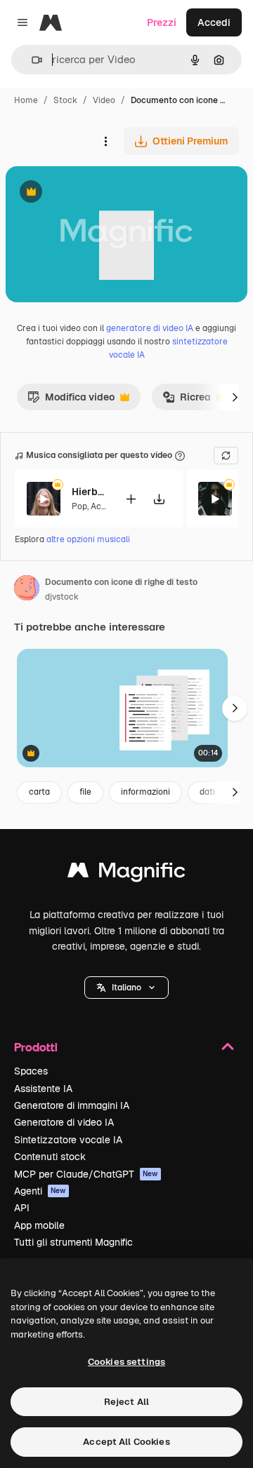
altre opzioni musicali (88, 539)
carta (39, 791)
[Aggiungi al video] (130, 499)
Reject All (126, 1402)
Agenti (40, 1191)
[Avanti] (234, 397)
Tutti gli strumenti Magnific (73, 1242)
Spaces (31, 1071)
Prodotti (36, 1046)
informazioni (145, 791)
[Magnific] (126, 873)
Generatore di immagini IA (71, 1105)
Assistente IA (43, 1088)
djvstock (62, 596)
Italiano (126, 987)
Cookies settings (126, 1362)
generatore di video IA (149, 328)
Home (26, 100)
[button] (126, 987)
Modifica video (71, 400)
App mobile (39, 1225)
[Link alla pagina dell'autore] (26, 590)
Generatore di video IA (64, 1122)
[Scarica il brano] (158, 499)
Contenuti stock (50, 1156)
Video (104, 100)
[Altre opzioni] (105, 141)
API (22, 1207)
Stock (65, 100)
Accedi (214, 22)
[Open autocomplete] (31, 60)
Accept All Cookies (126, 1442)
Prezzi (161, 22)
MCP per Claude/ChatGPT (86, 1174)
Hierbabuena (89, 491)
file (85, 791)
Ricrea (186, 400)
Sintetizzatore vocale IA (68, 1139)
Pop (79, 506)
